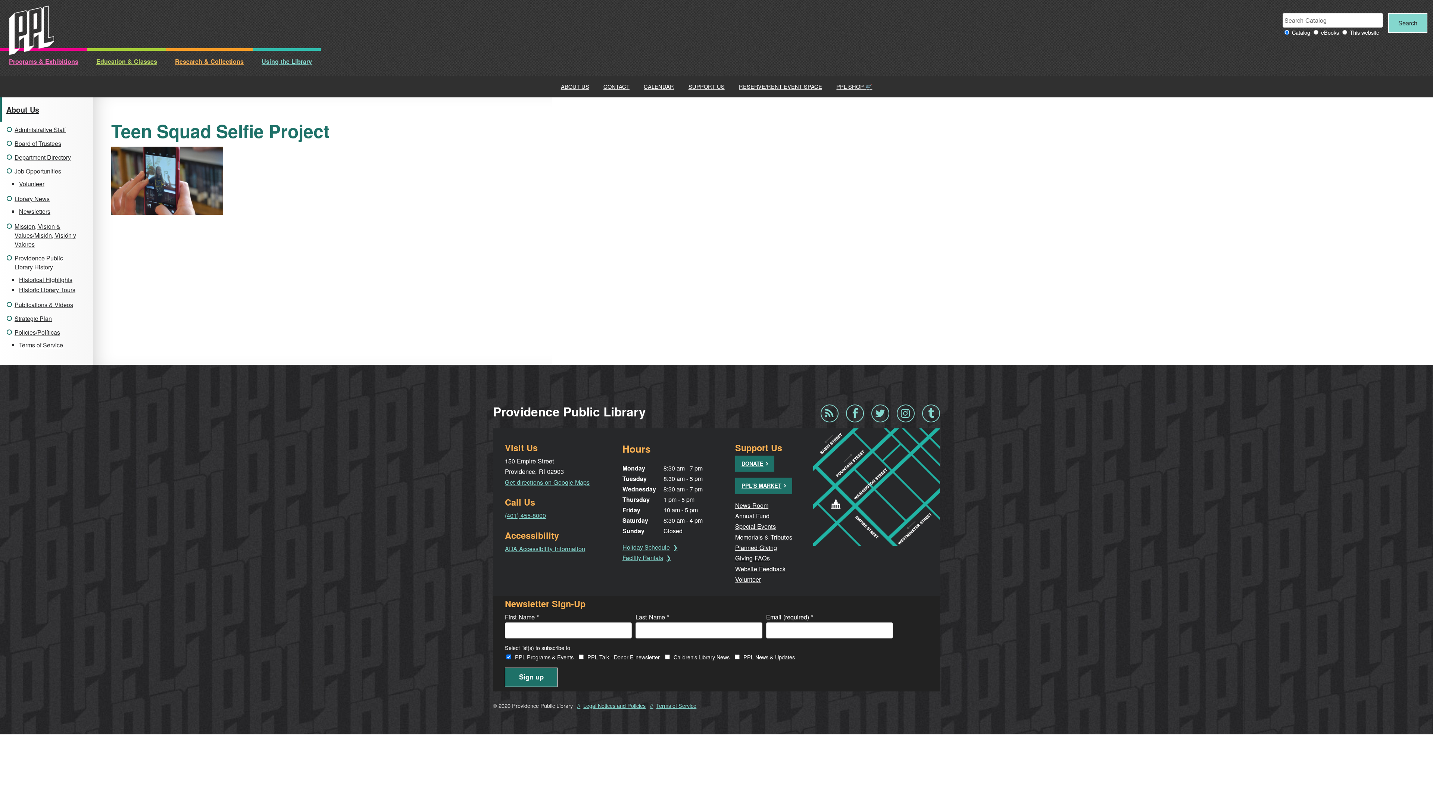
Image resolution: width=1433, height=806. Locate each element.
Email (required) (789, 616)
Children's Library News (702, 657)
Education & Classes (126, 61)
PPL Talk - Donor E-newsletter (623, 657)
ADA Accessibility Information (545, 548)
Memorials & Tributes (763, 536)
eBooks (1330, 32)
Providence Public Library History (39, 262)
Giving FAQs (752, 557)
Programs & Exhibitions (43, 61)
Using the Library (287, 61)
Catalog (1301, 32)
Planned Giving (756, 547)
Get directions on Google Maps (547, 482)
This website (1364, 32)
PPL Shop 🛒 (854, 86)
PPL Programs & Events (544, 657)
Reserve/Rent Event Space (780, 86)
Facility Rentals (642, 557)
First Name (522, 616)
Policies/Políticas (37, 332)
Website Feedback (760, 568)
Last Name (652, 616)
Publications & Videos (44, 304)
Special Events (755, 526)
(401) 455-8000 (525, 515)
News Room (751, 505)
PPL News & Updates (769, 657)
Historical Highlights (45, 279)
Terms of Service (41, 345)
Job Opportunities (38, 171)
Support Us (707, 86)
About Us (575, 86)
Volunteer (31, 183)
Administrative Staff (40, 129)
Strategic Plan (33, 318)
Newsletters (34, 211)
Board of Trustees (38, 143)
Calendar (659, 86)
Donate (753, 463)
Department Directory (43, 157)
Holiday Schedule (646, 547)
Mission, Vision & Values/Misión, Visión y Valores (45, 235)
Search (1407, 22)
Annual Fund (752, 515)
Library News (32, 198)
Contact (616, 86)
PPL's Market (761, 485)
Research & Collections (209, 61)
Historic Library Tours (47, 289)
